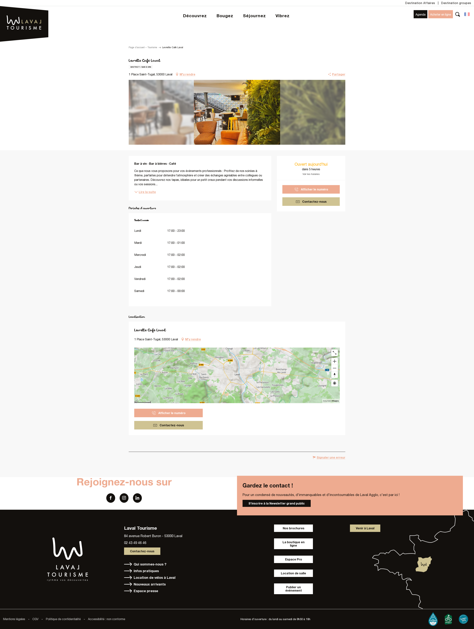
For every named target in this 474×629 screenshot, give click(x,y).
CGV (35, 619)
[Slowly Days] (463, 618)
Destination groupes (456, 3)
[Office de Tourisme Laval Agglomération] (24, 13)
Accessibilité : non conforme (106, 619)
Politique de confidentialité (63, 619)
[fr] (467, 14)
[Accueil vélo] (448, 618)
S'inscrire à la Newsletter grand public (276, 503)
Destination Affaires (420, 3)
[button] (457, 14)
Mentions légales (14, 619)
